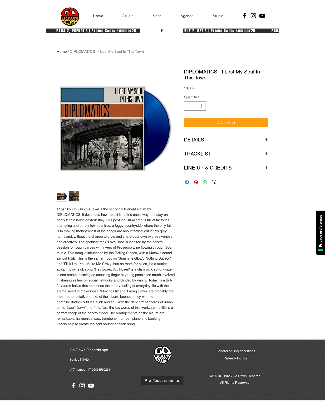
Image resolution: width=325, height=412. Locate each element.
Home (62, 51)
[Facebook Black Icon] (244, 15)
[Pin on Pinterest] (196, 182)
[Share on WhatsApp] (205, 182)
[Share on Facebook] (187, 182)
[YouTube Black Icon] (262, 15)
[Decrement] (188, 106)
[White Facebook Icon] (73, 385)
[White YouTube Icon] (90, 385)
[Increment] (202, 106)
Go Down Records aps (89, 350)
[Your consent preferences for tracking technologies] (320, 233)
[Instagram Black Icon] (253, 15)
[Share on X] (214, 182)
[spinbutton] (195, 106)
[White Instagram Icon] (82, 385)
